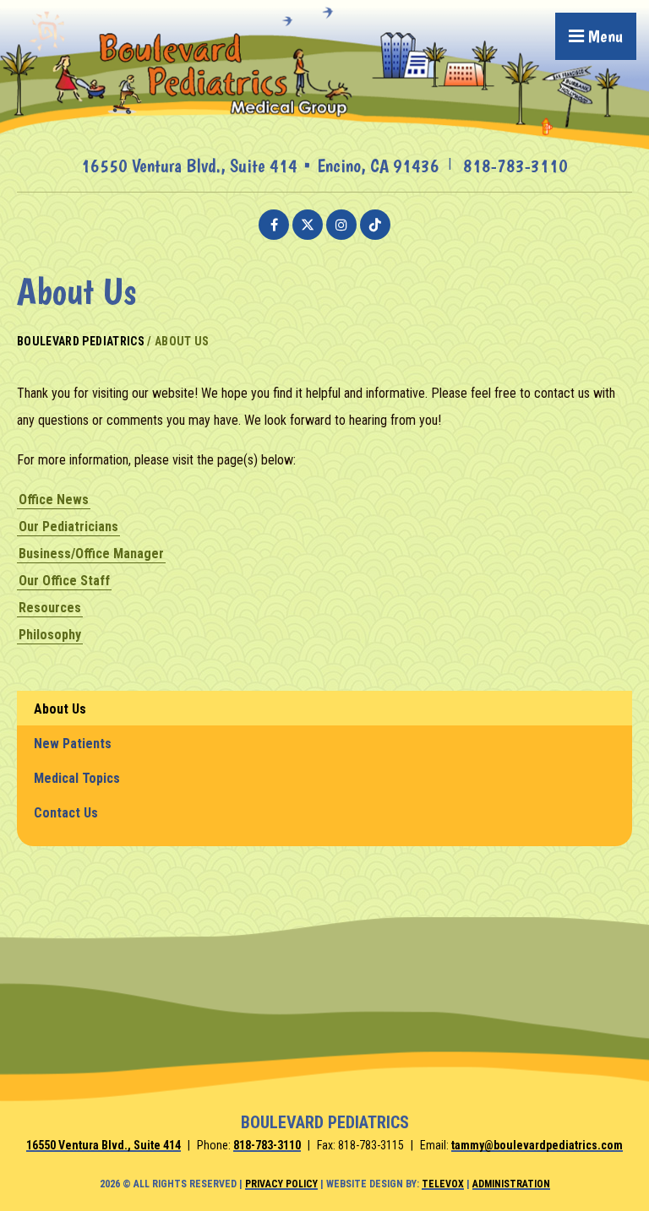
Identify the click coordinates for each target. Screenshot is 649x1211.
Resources (50, 608)
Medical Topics (77, 778)
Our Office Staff (64, 581)
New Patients (73, 744)
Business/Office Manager (91, 554)
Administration (511, 1184)
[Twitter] (307, 224)
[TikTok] (375, 224)
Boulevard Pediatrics (81, 341)
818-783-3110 (515, 165)
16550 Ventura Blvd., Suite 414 (103, 1145)
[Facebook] (274, 224)
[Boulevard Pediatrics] (324, 145)
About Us (60, 709)
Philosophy (50, 635)
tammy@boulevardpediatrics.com (537, 1145)
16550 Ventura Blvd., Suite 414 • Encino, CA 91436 (260, 165)
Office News (54, 499)
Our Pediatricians (68, 527)
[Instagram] (341, 224)
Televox (443, 1184)
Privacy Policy (281, 1184)
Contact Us (66, 813)
